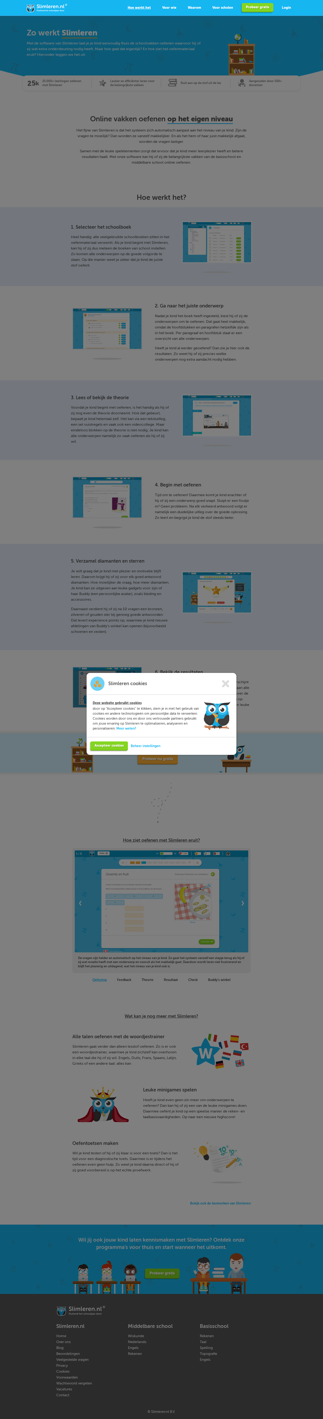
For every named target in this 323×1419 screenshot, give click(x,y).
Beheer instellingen (145, 746)
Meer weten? (126, 728)
